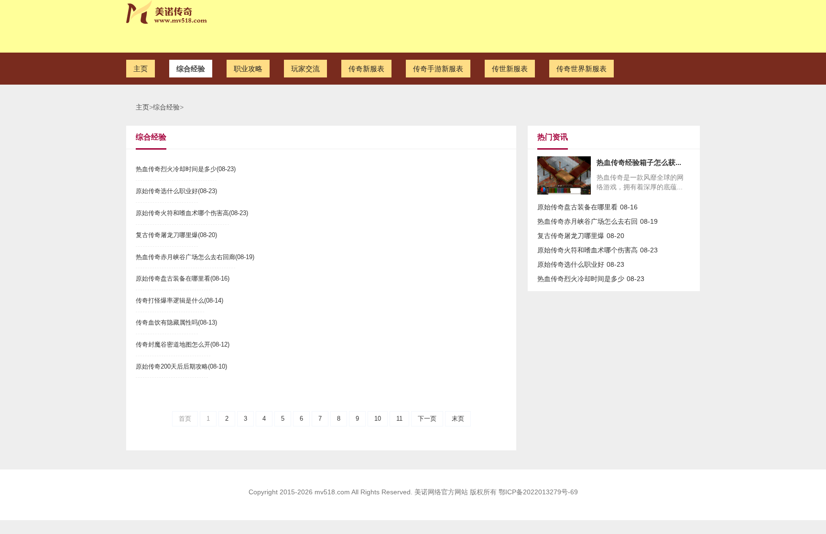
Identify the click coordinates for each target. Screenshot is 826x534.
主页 (140, 69)
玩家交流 (305, 69)
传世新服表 (510, 69)
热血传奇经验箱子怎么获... (639, 162)
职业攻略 (248, 69)
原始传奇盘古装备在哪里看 (173, 278)
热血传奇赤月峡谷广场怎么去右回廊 (185, 257)
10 (377, 418)
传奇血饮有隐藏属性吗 (167, 322)
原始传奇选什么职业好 (167, 191)
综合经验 (190, 69)
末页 (458, 418)
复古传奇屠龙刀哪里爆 (167, 235)
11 (399, 418)
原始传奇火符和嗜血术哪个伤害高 (182, 213)
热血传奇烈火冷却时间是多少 (176, 169)
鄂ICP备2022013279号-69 (538, 492)
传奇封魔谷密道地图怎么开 (173, 344)
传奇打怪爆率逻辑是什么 (170, 300)
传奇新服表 (366, 69)
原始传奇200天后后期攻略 (172, 366)
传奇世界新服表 (581, 69)
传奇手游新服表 (438, 69)
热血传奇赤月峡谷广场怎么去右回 (587, 221)
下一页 (427, 418)
